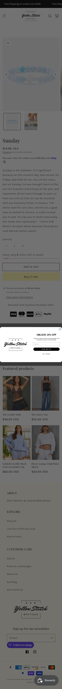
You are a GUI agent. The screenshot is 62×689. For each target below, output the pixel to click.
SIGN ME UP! (46, 349)
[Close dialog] (60, 329)
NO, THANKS (46, 353)
